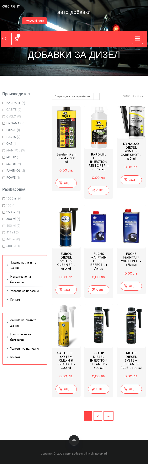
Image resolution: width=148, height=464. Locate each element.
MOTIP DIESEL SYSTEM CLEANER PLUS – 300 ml (131, 361)
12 (133, 96)
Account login (35, 20)
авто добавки (74, 12)
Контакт (15, 299)
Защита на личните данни (23, 265)
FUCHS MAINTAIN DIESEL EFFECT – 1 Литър (98, 261)
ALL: (143, 96)
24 (137, 96)
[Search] (4, 39)
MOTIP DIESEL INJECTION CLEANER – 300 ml (99, 361)
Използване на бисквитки (20, 279)
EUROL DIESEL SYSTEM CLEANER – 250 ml (66, 261)
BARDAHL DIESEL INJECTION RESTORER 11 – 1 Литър (98, 162)
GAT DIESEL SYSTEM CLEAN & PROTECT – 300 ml (66, 361)
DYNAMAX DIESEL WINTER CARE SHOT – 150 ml (131, 152)
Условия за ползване (24, 291)
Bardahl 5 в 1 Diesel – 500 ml (66, 158)
